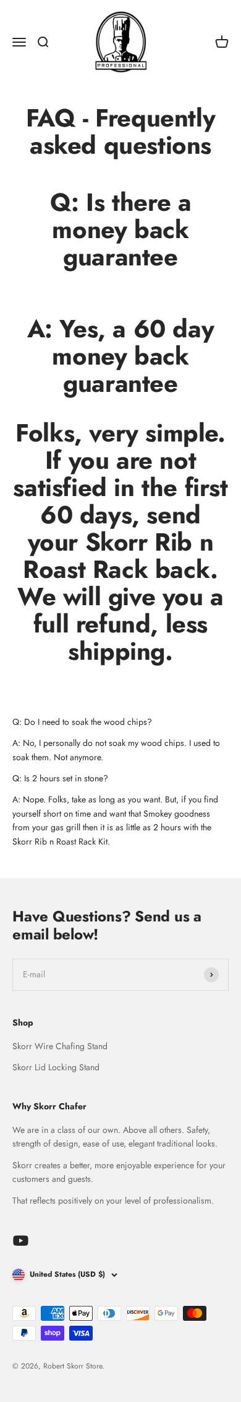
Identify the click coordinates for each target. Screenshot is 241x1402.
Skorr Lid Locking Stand (55, 1067)
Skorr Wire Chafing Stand (60, 1046)
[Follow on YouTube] (20, 1240)
